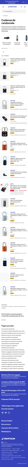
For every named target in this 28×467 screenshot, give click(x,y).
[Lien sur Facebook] (2, 412)
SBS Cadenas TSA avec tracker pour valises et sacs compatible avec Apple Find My (18, 187)
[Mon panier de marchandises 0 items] (25, 6)
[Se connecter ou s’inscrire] (21, 6)
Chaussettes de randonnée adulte (10, 343)
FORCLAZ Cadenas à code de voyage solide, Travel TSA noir (18, 73)
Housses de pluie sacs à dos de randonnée (12, 366)
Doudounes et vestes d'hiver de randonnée (12, 368)
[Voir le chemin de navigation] (2, 15)
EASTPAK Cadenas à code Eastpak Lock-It (17, 275)
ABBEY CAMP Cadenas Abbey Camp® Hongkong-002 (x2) (17, 130)
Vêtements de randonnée (8, 347)
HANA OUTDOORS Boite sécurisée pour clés (16, 201)
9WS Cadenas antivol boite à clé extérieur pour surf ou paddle (18, 116)
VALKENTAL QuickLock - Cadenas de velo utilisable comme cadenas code (17, 104)
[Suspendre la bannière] (23, 2)
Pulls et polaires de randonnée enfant (11, 339)
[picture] (4, 62)
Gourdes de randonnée (17, 43)
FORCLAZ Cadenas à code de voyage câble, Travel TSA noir (18, 59)
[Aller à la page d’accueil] (12, 6)
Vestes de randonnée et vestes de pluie (11, 356)
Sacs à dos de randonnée (7, 329)
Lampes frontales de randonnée (6, 43)
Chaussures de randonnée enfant (10, 360)
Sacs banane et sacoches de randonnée (11, 341)
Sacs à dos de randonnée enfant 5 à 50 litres (12, 349)
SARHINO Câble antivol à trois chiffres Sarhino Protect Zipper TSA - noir (18, 160)
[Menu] (3, 6)
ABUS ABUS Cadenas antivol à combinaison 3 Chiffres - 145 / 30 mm (18, 231)
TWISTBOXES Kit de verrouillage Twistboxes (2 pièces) (18, 172)
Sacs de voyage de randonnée (9, 345)
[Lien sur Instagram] (9, 412)
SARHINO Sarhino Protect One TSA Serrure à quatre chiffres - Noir (17, 261)
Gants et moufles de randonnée (9, 337)
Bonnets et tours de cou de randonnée (11, 335)
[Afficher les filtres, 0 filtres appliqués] (3, 52)
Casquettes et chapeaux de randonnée (11, 362)
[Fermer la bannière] (25, 2)
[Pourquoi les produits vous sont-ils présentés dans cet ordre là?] (2, 55)
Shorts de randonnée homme (8, 358)
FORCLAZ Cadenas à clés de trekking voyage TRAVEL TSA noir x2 (17, 87)
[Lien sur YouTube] (6, 412)
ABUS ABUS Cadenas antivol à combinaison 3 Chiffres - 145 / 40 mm (18, 145)
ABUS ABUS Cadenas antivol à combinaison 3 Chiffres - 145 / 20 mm (18, 290)
